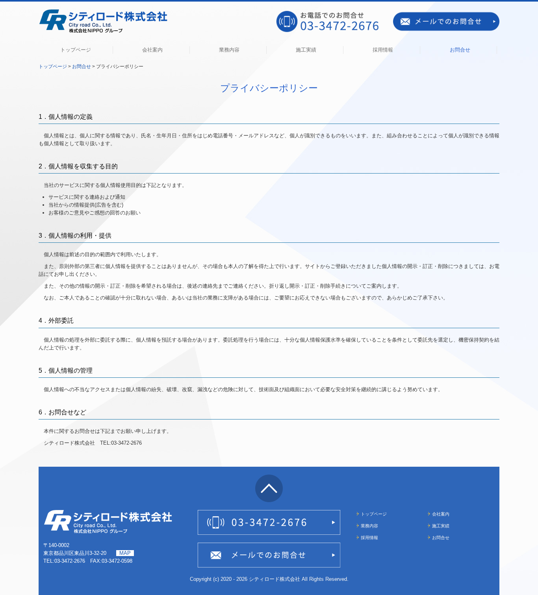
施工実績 (306, 50)
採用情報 (383, 50)
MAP (125, 553)
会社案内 (152, 50)
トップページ (75, 50)
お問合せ (460, 50)
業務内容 (229, 50)
